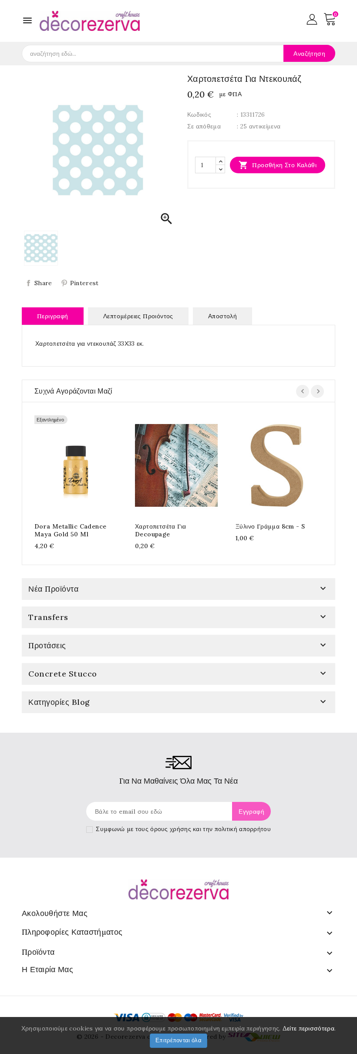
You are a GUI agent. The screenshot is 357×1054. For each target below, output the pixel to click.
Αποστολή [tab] (222, 316)
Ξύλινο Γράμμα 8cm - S (270, 526)
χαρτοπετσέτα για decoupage (160, 530)
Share (43, 283)
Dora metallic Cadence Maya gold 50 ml (70, 530)
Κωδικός (199, 114)
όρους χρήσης (170, 829)
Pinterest (84, 283)
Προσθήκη (67, 463)
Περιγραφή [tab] (52, 316)
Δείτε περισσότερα (308, 1028)
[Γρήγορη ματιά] (84, 463)
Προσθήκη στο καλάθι (278, 165)
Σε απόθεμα (204, 126)
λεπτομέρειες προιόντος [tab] (138, 316)
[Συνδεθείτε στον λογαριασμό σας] (311, 19)
